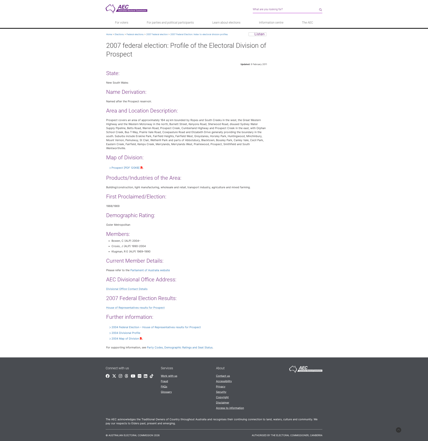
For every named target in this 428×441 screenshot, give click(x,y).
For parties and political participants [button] (170, 22)
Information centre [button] (271, 22)
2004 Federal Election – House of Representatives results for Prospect (156, 327)
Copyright (222, 397)
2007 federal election (157, 34)
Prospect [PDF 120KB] (126, 167)
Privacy (220, 386)
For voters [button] (121, 22)
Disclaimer (222, 402)
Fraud (164, 381)
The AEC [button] (307, 22)
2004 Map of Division (125, 338)
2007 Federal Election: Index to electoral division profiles (199, 34)
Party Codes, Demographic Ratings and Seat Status (179, 347)
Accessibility (224, 381)
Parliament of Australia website (150, 270)
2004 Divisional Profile (126, 333)
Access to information (230, 408)
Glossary (166, 392)
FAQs (164, 386)
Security (221, 392)
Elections (119, 34)
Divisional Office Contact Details (126, 289)
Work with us (169, 375)
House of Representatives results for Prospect (135, 307)
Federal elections (135, 34)
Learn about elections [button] (226, 22)
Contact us (223, 375)
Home (109, 34)
